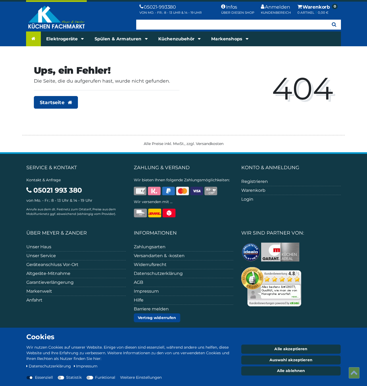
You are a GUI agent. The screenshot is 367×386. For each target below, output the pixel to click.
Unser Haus (38, 246)
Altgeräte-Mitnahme (48, 273)
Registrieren (254, 181)
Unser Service (41, 255)
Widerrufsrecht (150, 264)
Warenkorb (253, 190)
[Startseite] (33, 38)
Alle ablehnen (291, 370)
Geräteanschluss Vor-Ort (52, 264)
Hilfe (138, 300)
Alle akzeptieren (290, 348)
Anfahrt (34, 300)
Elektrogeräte (62, 38)
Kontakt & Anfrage (43, 180)
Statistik (74, 377)
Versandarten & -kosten (159, 255)
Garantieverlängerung (50, 282)
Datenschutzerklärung (158, 273)
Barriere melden (151, 308)
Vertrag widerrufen (157, 317)
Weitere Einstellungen (141, 377)
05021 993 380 (57, 190)
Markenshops (227, 38)
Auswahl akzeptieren (290, 359)
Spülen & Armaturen (119, 38)
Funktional (105, 377)
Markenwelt (39, 291)
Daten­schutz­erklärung (50, 366)
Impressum (146, 291)
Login (247, 199)
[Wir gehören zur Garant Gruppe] (280, 251)
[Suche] (334, 25)
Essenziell (44, 377)
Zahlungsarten (149, 246)
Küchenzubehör (177, 38)
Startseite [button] (53, 102)
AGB (138, 282)
